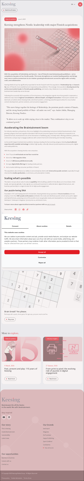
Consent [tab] (15, 226)
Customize (42, 257)
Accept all (42, 252)
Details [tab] (68, 226)
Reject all (42, 263)
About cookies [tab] (42, 226)
